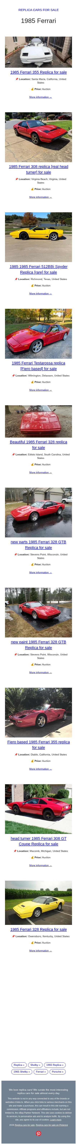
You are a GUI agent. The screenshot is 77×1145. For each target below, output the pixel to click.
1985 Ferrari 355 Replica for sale (38, 72)
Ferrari (40, 1071)
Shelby (34, 1064)
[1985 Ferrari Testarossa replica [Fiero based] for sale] (38, 357)
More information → (40, 97)
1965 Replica (53, 1064)
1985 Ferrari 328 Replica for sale (38, 929)
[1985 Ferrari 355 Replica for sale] (38, 66)
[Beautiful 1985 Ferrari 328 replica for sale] (38, 436)
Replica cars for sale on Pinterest (52, 1125)
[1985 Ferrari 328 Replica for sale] (38, 924)
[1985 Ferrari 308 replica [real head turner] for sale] (38, 161)
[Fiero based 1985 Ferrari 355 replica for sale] (38, 736)
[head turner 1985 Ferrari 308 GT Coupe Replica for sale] (38, 833)
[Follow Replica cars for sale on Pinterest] (38, 1135)
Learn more (55, 1120)
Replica (18, 1064)
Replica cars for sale (38, 10)
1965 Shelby (21, 1071)
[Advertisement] (38, 1017)
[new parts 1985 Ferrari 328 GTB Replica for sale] (38, 536)
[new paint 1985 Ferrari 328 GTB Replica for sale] (38, 636)
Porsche (56, 1071)
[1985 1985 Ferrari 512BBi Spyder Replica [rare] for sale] (38, 261)
